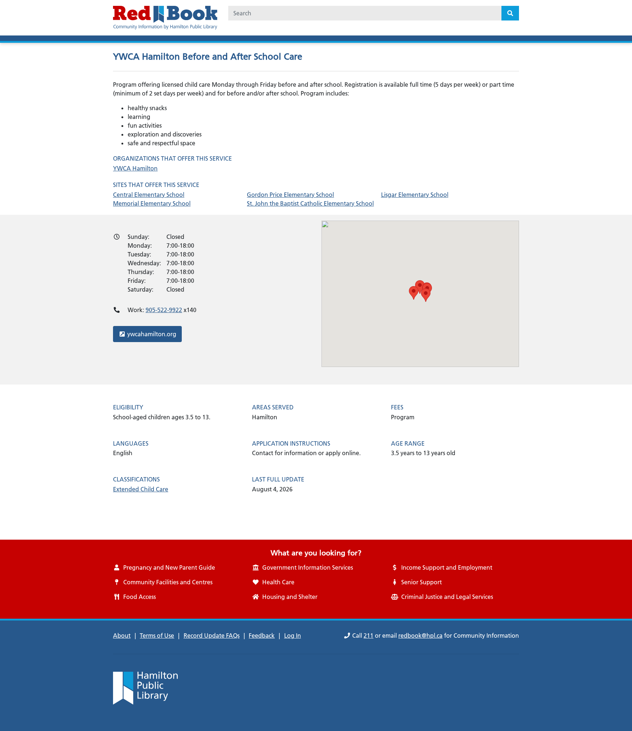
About (122, 635)
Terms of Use (157, 635)
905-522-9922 (164, 310)
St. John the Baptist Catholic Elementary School (310, 203)
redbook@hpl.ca (420, 635)
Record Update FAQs (212, 635)
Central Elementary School (148, 194)
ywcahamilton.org (151, 334)
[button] (420, 287)
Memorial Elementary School (152, 203)
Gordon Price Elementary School (290, 194)
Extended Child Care (140, 489)
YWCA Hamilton (135, 168)
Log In (292, 635)
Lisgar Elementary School (414, 194)
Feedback (262, 635)
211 (368, 635)
